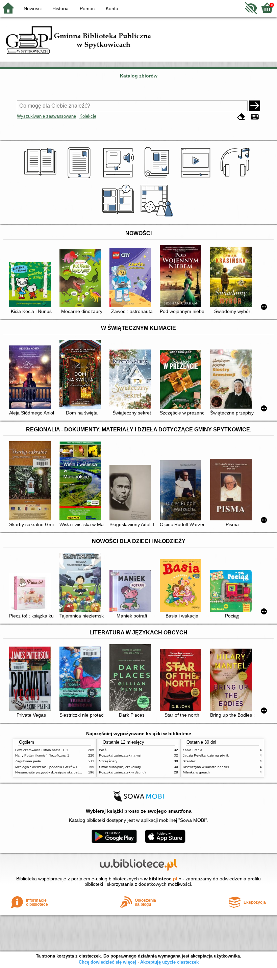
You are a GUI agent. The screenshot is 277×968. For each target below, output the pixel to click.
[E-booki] (80, 178)
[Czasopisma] (158, 178)
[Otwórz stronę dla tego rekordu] (31, 285)
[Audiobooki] (119, 178)
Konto (112, 8)
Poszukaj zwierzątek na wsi (120, 755)
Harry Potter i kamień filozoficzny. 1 (42, 755)
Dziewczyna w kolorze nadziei (206, 767)
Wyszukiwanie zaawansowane (46, 116)
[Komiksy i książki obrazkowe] (119, 216)
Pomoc (87, 8)
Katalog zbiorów (138, 75)
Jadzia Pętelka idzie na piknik (206, 755)
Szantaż (189, 761)
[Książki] (41, 178)
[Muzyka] (236, 178)
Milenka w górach (196, 772)
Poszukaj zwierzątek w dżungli (122, 772)
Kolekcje (87, 116)
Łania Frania (192, 750)
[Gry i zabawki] (158, 216)
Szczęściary (108, 761)
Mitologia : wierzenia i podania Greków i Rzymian (53, 767)
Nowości (33, 8)
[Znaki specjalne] (254, 117)
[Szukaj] (254, 105)
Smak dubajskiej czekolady (120, 767)
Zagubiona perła (28, 761)
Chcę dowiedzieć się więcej (107, 962)
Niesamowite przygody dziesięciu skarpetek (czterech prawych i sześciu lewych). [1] (79, 772)
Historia (60, 8)
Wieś (102, 750)
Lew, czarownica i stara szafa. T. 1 (41, 750)
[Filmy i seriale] (197, 178)
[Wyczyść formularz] (241, 117)
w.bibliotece (160, 878)
